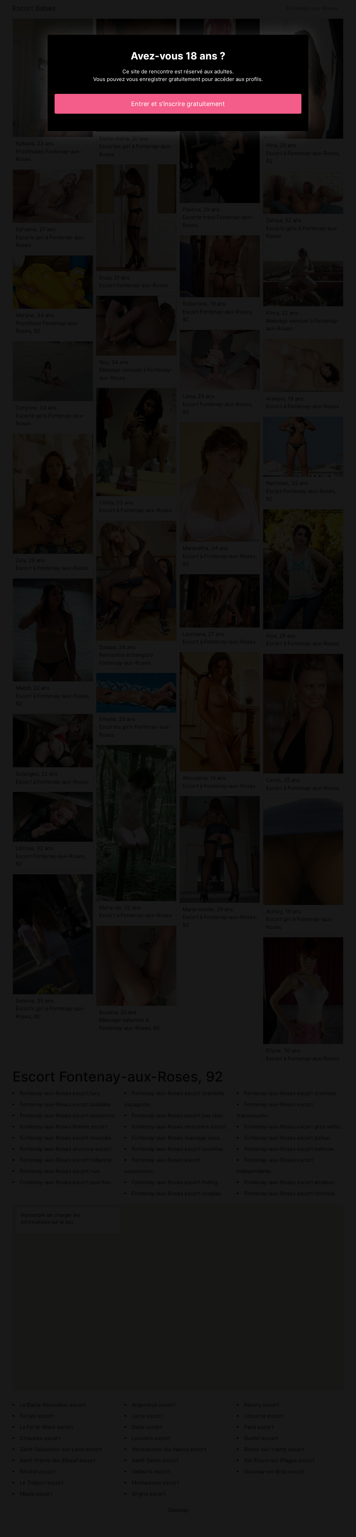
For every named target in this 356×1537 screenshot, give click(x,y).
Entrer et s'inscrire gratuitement (178, 103)
